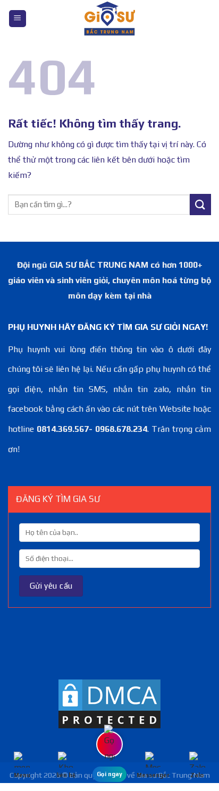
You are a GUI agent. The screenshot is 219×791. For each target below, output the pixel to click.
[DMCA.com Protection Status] (109, 703)
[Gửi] (200, 204)
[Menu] (17, 19)
